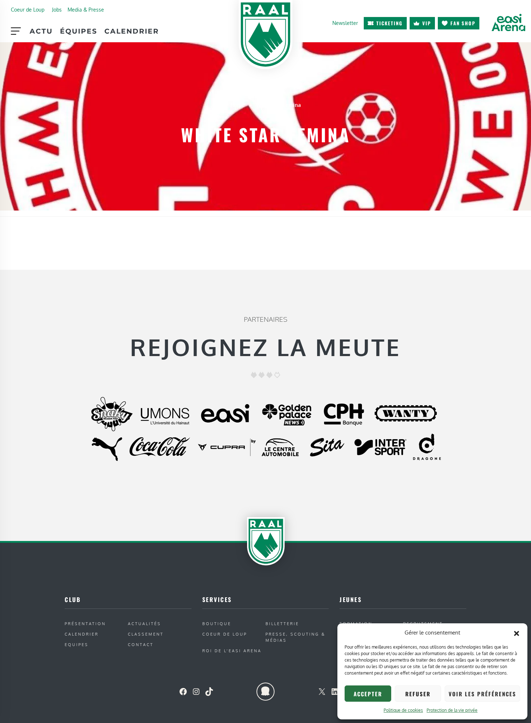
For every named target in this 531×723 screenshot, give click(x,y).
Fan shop (462, 23)
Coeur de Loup (27, 9)
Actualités (144, 623)
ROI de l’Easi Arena (232, 650)
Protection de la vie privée (452, 710)
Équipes (78, 31)
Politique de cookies (403, 710)
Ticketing (389, 23)
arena (508, 22)
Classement (146, 634)
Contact (141, 644)
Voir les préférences (482, 694)
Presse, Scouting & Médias (295, 637)
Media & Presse (86, 9)
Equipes (76, 644)
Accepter (368, 694)
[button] (516, 632)
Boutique (216, 623)
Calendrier (131, 31)
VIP (426, 23)
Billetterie (282, 623)
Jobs (57, 9)
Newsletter (345, 23)
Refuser (418, 694)
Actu (41, 31)
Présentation (85, 623)
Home (237, 104)
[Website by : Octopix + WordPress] (265, 692)
